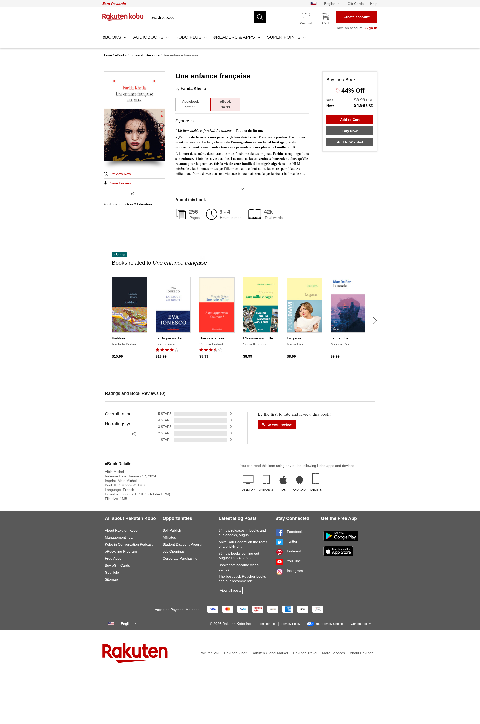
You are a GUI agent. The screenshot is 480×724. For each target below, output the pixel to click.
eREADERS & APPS (235, 37)
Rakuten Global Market (270, 653)
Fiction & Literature (137, 204)
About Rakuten (362, 653)
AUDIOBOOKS (149, 37)
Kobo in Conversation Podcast (129, 544)
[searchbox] (207, 17)
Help (374, 4)
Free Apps (113, 558)
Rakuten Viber (235, 653)
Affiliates (169, 537)
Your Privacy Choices (330, 624)
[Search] (260, 17)
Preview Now (120, 174)
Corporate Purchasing (180, 558)
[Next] (375, 320)
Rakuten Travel (305, 653)
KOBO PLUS (189, 37)
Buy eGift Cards (117, 565)
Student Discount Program (183, 544)
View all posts (231, 590)
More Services (333, 653)
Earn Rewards (114, 4)
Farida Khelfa (193, 88)
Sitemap (111, 579)
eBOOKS (112, 37)
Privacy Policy (291, 624)
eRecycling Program (121, 551)
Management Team (120, 537)
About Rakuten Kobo (121, 530)
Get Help (112, 572)
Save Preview (121, 183)
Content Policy (361, 624)
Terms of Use (266, 624)
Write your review (277, 424)
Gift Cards (356, 4)
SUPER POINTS (284, 37)
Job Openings (174, 551)
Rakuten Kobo (123, 17)
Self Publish (172, 530)
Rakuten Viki (209, 653)
